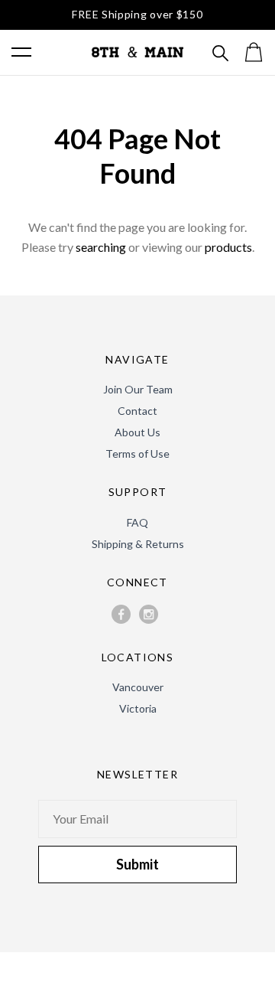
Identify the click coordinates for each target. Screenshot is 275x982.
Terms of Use (137, 453)
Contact (137, 410)
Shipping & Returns (138, 543)
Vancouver (137, 686)
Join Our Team (138, 389)
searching (101, 247)
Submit (137, 864)
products (228, 247)
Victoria (138, 708)
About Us (137, 432)
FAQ (137, 522)
